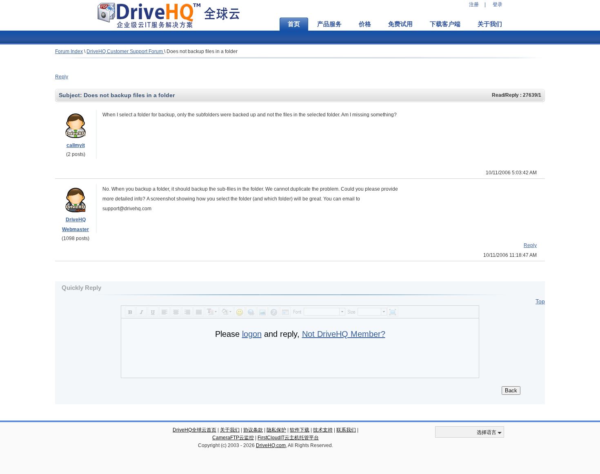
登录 (497, 4)
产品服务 (329, 24)
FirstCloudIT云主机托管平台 (288, 438)
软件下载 (299, 430)
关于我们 (490, 24)
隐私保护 (276, 430)
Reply (61, 77)
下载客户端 (445, 24)
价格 (365, 24)
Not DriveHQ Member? (343, 333)
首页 (294, 24)
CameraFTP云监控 (233, 438)
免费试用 (400, 24)
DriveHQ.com (271, 445)
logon (252, 333)
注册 (474, 4)
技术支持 (323, 430)
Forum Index (69, 51)
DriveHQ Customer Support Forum (125, 51)
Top (540, 301)
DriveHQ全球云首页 (194, 430)
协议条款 (253, 430)
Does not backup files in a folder (202, 51)
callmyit (76, 145)
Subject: (71, 95)
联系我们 (346, 430)
